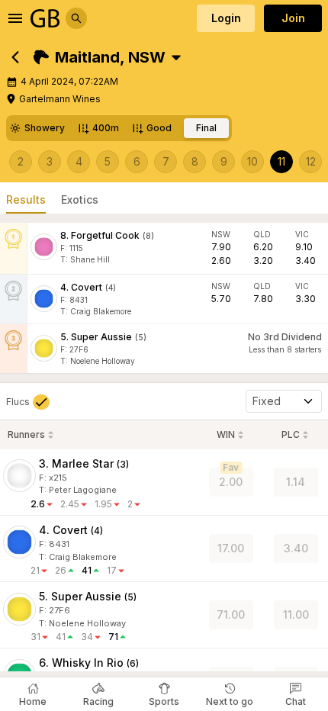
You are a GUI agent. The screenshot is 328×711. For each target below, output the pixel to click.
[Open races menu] (176, 57)
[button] (100, 57)
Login (226, 17)
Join (293, 17)
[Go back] (15, 57)
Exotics (79, 199)
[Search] (76, 18)
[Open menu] (15, 18)
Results (26, 199)
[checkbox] (28, 402)
